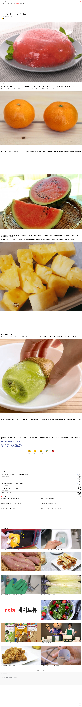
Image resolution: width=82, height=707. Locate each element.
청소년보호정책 (10, 677)
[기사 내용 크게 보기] (80, 18)
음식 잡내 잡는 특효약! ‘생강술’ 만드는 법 (8, 665)
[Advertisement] (41, 8)
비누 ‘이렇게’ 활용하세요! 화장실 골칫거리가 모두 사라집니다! (51, 549)
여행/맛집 (4, 3)
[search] (80, 1)
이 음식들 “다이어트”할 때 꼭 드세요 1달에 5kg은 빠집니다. (11, 446)
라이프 (17, 3)
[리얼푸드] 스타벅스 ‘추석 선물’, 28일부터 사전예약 (49, 642)
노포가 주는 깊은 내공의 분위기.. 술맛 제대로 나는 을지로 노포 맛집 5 (12, 488)
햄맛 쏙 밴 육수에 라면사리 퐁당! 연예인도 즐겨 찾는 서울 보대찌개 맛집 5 (13, 483)
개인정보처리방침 (5, 677)
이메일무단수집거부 (15, 677)
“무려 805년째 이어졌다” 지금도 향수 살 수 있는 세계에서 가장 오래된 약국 (13, 492)
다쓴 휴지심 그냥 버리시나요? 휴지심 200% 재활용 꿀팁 (50, 665)
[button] (80, 704)
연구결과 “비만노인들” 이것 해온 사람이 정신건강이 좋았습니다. (12, 444)
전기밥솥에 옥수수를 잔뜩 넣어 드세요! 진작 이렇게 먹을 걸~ (51, 594)
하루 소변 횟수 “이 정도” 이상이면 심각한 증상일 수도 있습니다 (12, 445)
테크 (21, 3)
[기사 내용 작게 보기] (79, 18)
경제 (14, 3)
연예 (11, 3)
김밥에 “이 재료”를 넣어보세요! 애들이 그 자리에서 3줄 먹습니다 (12, 442)
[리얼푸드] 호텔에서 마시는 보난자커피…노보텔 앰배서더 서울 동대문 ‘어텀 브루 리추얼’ (15, 474)
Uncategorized (4, 476)
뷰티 (8, 3)
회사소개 (2, 677)
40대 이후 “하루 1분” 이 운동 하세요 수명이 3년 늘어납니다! (11, 441)
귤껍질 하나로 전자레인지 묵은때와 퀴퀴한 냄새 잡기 (10, 549)
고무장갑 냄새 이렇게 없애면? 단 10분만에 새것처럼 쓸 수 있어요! (12, 594)
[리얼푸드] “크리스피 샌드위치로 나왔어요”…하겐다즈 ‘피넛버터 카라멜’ (13, 642)
